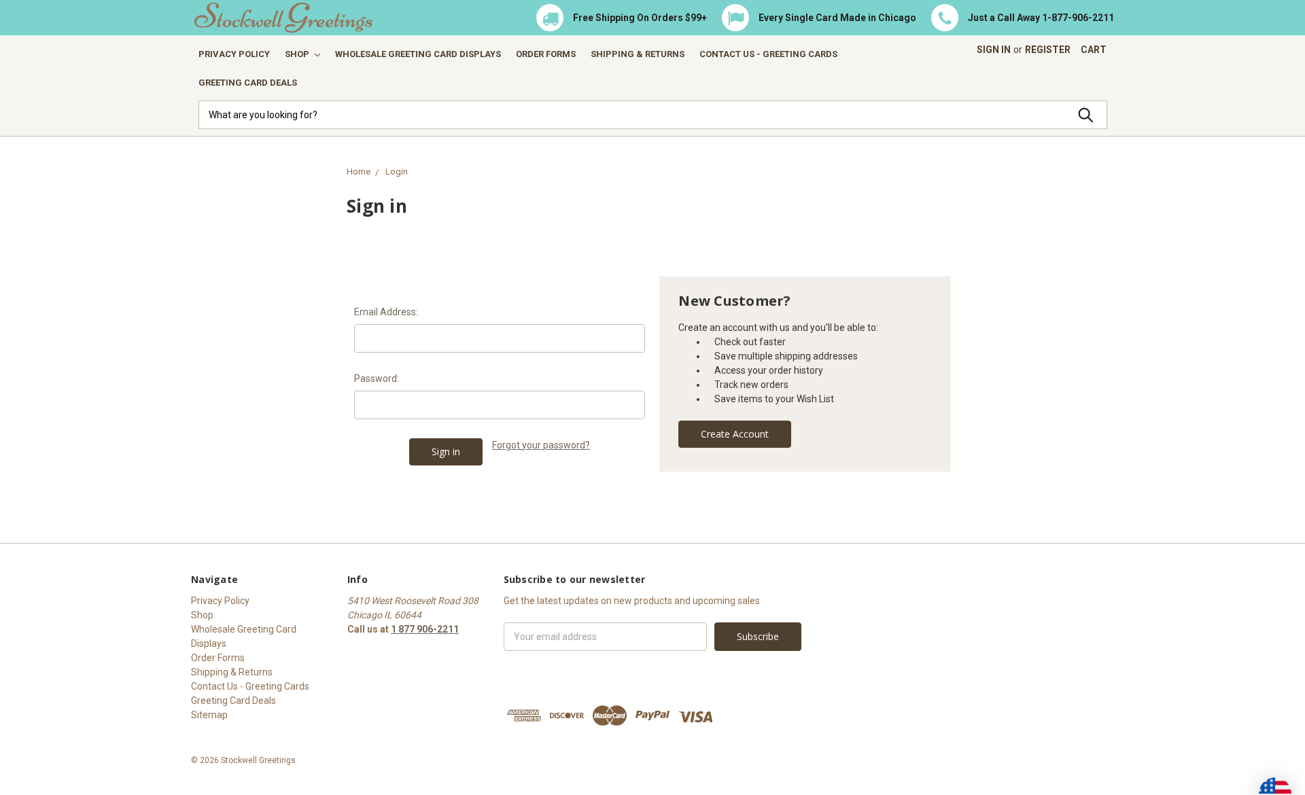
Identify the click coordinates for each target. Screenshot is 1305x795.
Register (1048, 49)
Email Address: (386, 311)
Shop (298, 54)
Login (396, 171)
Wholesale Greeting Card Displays (418, 54)
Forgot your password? (541, 445)
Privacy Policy (234, 54)
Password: (376, 378)
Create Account (735, 433)
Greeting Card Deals (247, 82)
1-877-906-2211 (1078, 17)
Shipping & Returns (637, 54)
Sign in (994, 49)
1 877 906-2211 (425, 629)
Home (358, 171)
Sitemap (209, 714)
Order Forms (546, 54)
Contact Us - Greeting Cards (768, 54)
